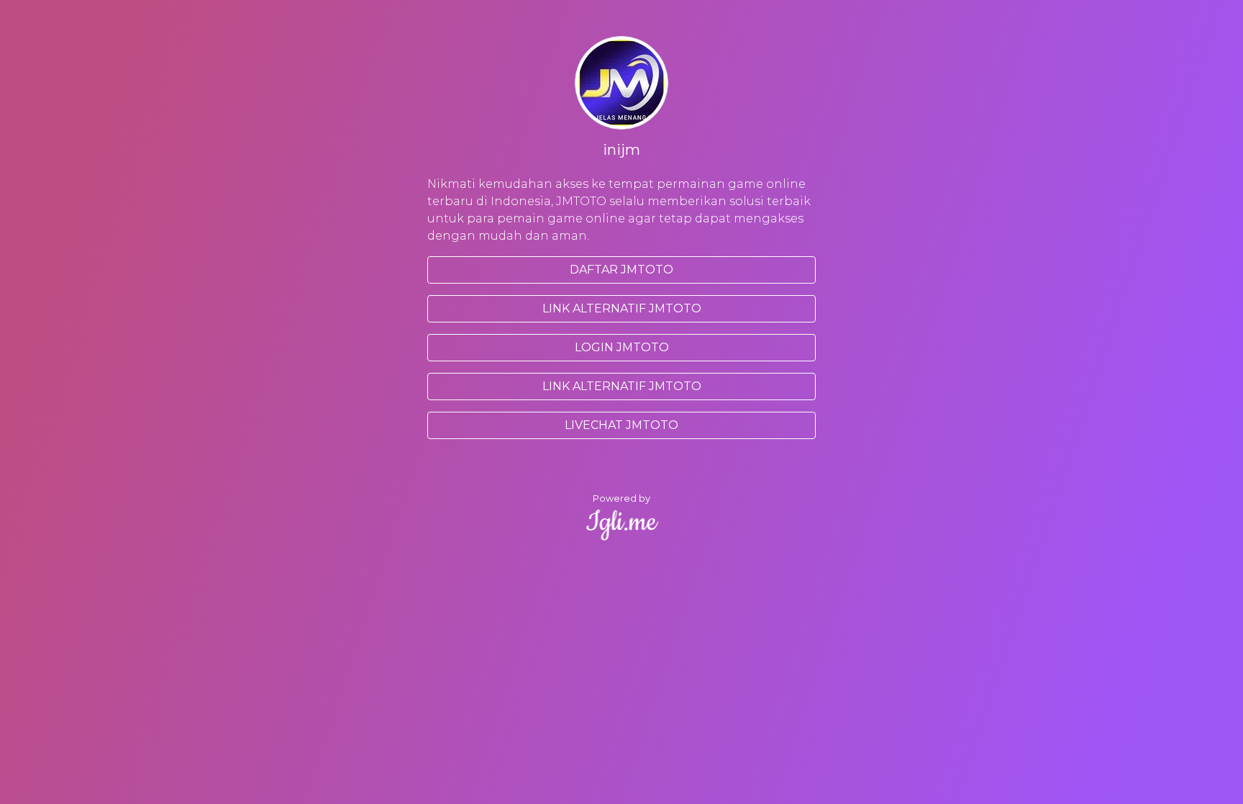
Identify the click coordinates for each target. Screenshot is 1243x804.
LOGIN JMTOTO (622, 347)
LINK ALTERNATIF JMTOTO (621, 308)
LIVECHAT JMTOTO (621, 425)
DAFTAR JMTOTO (621, 269)
